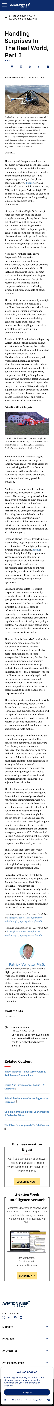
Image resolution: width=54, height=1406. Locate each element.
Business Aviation (26, 16)
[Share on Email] (12, 67)
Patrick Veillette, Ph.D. (15, 77)
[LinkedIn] (21, 1318)
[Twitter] (3, 1318)
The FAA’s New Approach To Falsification (26, 1125)
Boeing (30, 182)
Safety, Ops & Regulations (23, 19)
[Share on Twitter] (30, 67)
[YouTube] (15, 1318)
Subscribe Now (25, 1181)
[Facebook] (9, 1318)
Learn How (26, 1275)
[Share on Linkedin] (21, 67)
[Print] (48, 67)
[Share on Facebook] (39, 67)
